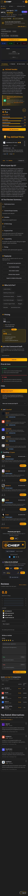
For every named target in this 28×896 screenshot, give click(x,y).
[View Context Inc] (3, 456)
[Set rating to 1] (3, 640)
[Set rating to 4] (8, 640)
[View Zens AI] (3, 445)
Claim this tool (21, 26)
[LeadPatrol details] (3, 762)
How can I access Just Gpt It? (10, 403)
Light (16, 538)
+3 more (14, 31)
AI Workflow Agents (8, 488)
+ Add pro (23, 657)
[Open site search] (23, 2)
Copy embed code (14, 577)
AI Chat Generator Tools (6, 31)
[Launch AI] (26, 2)
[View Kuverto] (3, 500)
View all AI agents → (5, 527)
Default (16, 568)
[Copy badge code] (18, 557)
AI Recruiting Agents (9, 502)
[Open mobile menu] (2, 1)
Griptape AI (8, 485)
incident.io (8, 420)
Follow (22, 572)
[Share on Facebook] (9, 557)
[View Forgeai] (3, 514)
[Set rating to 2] (5, 640)
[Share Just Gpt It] (17, 43)
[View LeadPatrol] (3, 437)
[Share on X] (12, 557)
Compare (20, 160)
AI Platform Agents (8, 473)
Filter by (4, 608)
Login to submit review (19, 672)
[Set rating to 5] (10, 640)
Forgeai (7, 514)
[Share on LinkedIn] (14, 557)
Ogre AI (7, 413)
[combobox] (14, 624)
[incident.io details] (3, 737)
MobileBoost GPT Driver (11, 142)
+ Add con (23, 664)
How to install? (19, 551)
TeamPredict (8, 428)
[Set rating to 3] (6, 640)
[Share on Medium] (16, 557)
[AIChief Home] (7, 2)
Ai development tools (7, 148)
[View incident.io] (3, 421)
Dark (12, 538)
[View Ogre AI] (3, 413)
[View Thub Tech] (3, 470)
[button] (14, 359)
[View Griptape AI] (3, 485)
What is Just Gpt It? (7, 391)
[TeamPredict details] (3, 749)
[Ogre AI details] (3, 724)
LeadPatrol (8, 436)
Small (21, 568)
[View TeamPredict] (3, 429)
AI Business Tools (12, 417)
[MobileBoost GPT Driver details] (4, 142)
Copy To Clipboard (10, 551)
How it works (22, 64)
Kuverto (7, 500)
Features (13, 64)
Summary (5, 64)
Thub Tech (7, 471)
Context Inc (8, 456)
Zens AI (7, 444)
